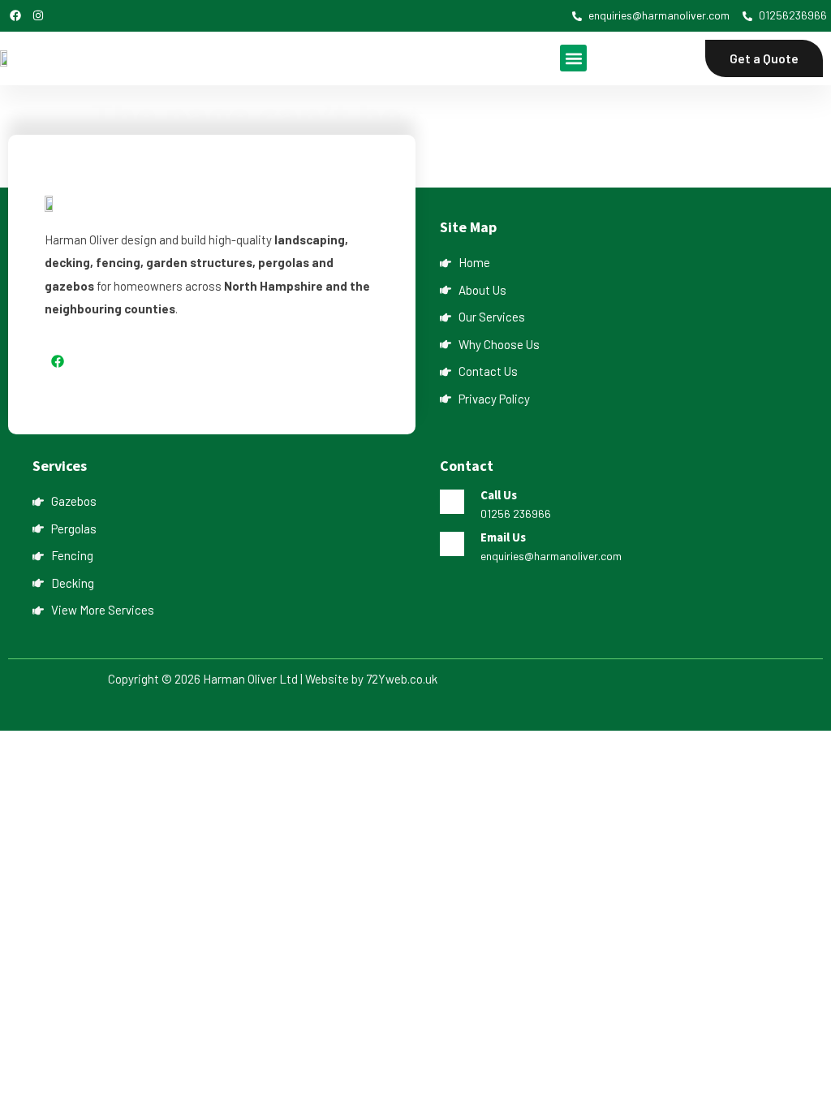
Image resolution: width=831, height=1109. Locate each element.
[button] (573, 58)
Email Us (503, 537)
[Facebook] (15, 15)
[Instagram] (38, 15)
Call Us (498, 495)
